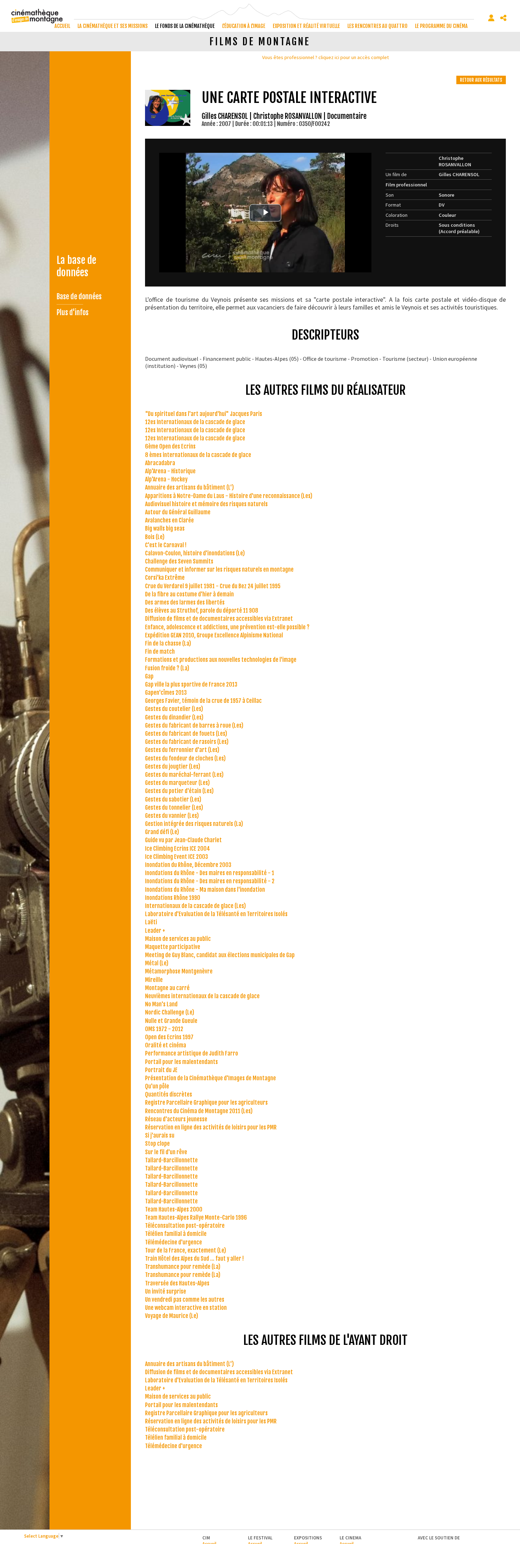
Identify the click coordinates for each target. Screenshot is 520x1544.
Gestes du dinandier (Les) (174, 717)
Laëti (151, 922)
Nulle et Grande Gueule (171, 1020)
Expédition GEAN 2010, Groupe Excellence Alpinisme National (214, 635)
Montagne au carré (167, 987)
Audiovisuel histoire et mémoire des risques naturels (206, 504)
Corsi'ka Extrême (165, 577)
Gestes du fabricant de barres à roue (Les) (194, 725)
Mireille (154, 979)
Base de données (79, 296)
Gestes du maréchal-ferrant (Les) (184, 774)
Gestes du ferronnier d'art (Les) (182, 749)
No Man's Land (161, 1004)
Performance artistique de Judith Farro (191, 1053)
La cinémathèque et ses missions (112, 26)
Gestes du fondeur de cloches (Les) (185, 758)
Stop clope (157, 1143)
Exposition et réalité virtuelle (306, 26)
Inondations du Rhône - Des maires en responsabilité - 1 (209, 873)
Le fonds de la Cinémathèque (185, 26)
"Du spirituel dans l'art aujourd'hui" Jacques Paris (203, 413)
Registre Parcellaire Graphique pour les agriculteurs (206, 1102)
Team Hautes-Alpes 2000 (173, 1209)
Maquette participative (172, 946)
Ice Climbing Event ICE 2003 (176, 856)
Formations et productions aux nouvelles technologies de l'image (220, 659)
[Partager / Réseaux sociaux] (503, 18)
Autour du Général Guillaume (177, 512)
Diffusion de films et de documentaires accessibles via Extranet (219, 618)
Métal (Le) (156, 963)
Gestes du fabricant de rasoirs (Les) (187, 741)
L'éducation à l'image (243, 26)
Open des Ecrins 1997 (169, 1037)
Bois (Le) (154, 536)
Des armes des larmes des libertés (185, 602)
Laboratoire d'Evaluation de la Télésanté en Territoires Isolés (216, 914)
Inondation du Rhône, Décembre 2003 (188, 864)
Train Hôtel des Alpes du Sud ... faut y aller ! (194, 1258)
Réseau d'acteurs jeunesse (176, 1119)
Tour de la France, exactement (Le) (185, 1250)
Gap (149, 676)
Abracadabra (160, 463)
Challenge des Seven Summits (179, 561)
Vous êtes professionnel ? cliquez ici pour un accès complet (325, 57)
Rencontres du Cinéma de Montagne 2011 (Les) (199, 1111)
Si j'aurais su (159, 1135)
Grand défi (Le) (162, 831)
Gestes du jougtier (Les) (172, 766)
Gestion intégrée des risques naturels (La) (194, 823)
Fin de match (160, 651)
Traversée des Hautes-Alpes (177, 1283)
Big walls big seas (165, 528)
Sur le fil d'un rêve (166, 1152)
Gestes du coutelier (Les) (174, 708)
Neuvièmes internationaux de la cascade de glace (202, 996)
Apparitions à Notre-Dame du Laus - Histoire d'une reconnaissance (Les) (228, 495)
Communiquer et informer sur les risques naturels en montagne (219, 569)
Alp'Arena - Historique (170, 471)
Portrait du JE (161, 1070)
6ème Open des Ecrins (170, 446)
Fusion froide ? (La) (167, 668)
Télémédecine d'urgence (173, 1242)
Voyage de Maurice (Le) (171, 1315)
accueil (62, 26)
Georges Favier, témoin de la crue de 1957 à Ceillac (203, 700)
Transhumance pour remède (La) (182, 1266)
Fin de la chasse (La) (168, 643)
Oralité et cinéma (165, 1045)
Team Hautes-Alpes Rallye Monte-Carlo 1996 (196, 1217)
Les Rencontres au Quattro (377, 26)
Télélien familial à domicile (176, 1233)
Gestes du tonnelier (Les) (174, 807)
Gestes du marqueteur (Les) (177, 782)
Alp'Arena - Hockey (166, 479)
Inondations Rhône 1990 (172, 897)
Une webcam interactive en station (186, 1307)
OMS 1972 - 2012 (164, 1029)
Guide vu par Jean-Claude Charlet (183, 840)
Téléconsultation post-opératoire (185, 1225)
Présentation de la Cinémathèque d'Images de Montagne (210, 1078)
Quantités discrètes (168, 1094)
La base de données (76, 266)
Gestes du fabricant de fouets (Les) (186, 733)
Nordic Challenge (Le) (169, 1012)
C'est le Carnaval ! (165, 545)
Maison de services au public (178, 938)
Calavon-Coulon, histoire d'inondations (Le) (195, 553)
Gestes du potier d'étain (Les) (179, 790)
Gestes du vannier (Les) (172, 815)
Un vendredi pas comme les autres (184, 1299)
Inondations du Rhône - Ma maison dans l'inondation (205, 889)
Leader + (155, 930)
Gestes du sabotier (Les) (173, 799)
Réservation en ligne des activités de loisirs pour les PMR (211, 1127)
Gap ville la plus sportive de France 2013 (191, 684)
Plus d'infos (72, 312)
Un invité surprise (165, 1291)
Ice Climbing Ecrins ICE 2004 (177, 848)
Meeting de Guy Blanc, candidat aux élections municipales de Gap (220, 955)
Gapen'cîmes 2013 (166, 692)
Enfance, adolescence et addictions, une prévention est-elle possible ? (227, 627)
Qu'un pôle (157, 1086)
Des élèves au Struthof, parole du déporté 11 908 (201, 610)
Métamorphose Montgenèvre (179, 971)
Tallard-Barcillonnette (171, 1160)
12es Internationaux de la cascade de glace (195, 422)
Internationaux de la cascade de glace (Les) (195, 905)
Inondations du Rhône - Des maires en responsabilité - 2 (210, 881)
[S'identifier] (491, 18)
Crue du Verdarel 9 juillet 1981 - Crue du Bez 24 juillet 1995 (213, 586)
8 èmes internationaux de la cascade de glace (198, 454)
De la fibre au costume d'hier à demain (189, 594)
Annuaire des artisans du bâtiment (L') (189, 487)
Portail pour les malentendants (181, 1061)
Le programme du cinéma (441, 26)
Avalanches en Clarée (169, 520)
